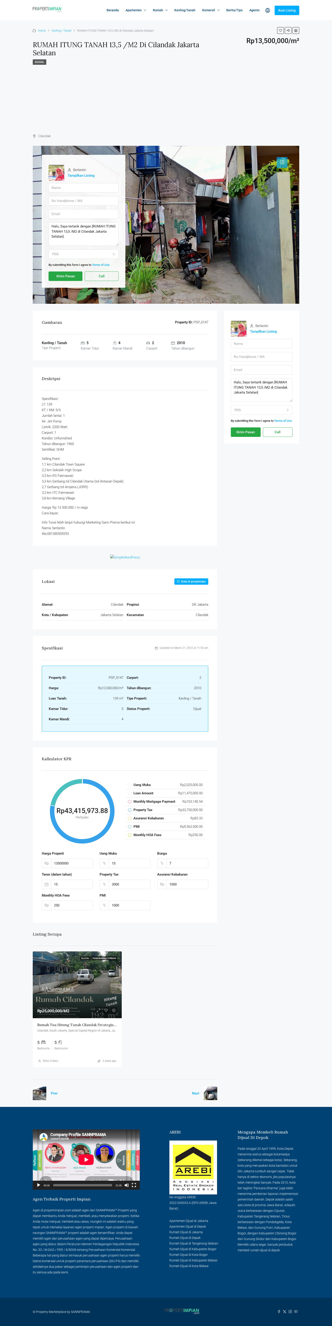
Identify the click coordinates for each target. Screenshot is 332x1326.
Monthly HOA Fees (56, 895)
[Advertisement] (166, 99)
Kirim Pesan (65, 276)
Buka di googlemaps (193, 581)
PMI (103, 895)
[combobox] (84, 254)
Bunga (162, 853)
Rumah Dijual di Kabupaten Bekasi (193, 1260)
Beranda (113, 10)
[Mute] (126, 1185)
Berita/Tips (234, 10)
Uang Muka (108, 853)
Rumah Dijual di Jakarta (186, 1232)
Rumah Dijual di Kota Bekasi (188, 1266)
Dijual (39, 62)
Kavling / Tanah (61, 30)
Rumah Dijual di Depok (185, 1238)
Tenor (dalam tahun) (57, 874)
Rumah (158, 10)
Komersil (208, 10)
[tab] (282, 162)
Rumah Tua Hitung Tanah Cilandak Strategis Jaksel (80, 1024)
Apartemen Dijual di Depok (187, 1226)
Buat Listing (287, 10)
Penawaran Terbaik (104, 958)
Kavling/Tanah (184, 10)
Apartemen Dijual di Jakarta (188, 1221)
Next (195, 1093)
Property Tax (109, 874)
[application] (86, 1159)
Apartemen (134, 10)
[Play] (38, 1185)
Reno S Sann (50, 1060)
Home (42, 30)
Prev (54, 1093)
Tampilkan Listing (81, 176)
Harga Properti (53, 853)
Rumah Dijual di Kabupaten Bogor (193, 1249)
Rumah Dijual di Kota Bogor (188, 1254)
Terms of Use (101, 265)
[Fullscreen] (134, 1185)
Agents (254, 10)
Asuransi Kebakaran (172, 874)
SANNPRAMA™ (106, 1210)
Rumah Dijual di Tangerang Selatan (193, 1243)
